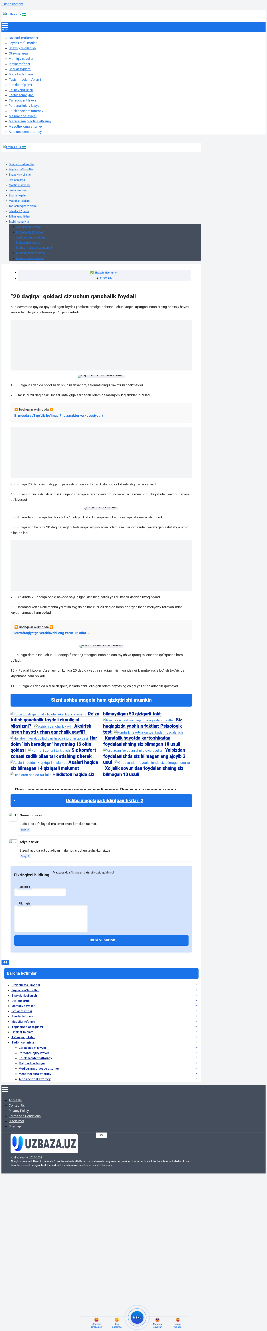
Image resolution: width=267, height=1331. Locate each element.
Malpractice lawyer (23, 116)
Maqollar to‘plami (21, 74)
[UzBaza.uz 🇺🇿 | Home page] (14, 14)
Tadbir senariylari (21, 95)
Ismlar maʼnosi (19, 64)
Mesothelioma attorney (26, 126)
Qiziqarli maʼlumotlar (23, 38)
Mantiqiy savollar (21, 59)
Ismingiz (24, 886)
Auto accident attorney (25, 132)
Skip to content (12, 4)
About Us (15, 1100)
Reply (23, 829)
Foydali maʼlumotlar (23, 43)
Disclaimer (16, 1121)
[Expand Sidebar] (5, 962)
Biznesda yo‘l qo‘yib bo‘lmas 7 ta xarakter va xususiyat (57, 415)
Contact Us (17, 1105)
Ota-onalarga (18, 53)
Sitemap (15, 1126)
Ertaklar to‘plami (20, 85)
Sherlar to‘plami (20, 69)
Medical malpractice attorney (30, 121)
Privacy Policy (19, 1111)
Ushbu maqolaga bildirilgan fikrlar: (104, 800)
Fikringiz (24, 903)
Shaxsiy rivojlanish (22, 48)
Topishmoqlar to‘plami (25, 79)
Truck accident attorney (26, 111)
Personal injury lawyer (25, 105)
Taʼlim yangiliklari (21, 90)
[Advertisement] (70, 345)
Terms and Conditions (25, 1116)
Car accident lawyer (23, 100)
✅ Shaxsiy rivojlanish (104, 272)
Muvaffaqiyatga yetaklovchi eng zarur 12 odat (50, 633)
